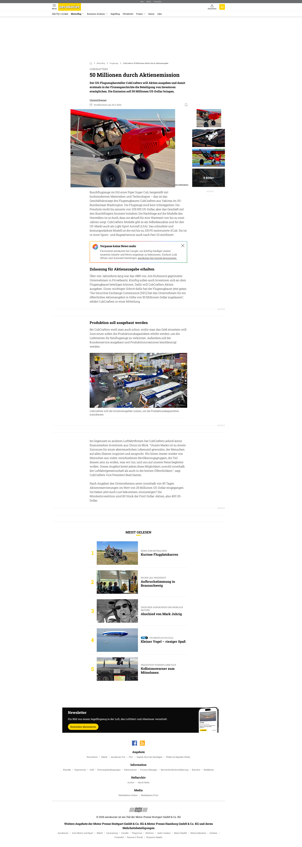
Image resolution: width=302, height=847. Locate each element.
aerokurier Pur (118, 757)
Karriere (196, 769)
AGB (91, 769)
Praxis (139, 13)
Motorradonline (198, 833)
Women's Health (154, 837)
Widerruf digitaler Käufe (178, 757)
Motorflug (76, 13)
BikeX (100, 833)
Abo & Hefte (143, 782)
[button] (121, 148)
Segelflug (115, 13)
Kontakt (67, 769)
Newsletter (92, 757)
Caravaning (112, 833)
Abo (142, 1)
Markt (104, 757)
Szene (151, 13)
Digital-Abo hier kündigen (149, 757)
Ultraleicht (128, 13)
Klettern (149, 833)
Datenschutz (130, 769)
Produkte (158, 1)
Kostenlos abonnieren (83, 726)
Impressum (80, 769)
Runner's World (135, 837)
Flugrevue (137, 833)
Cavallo (125, 833)
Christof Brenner (98, 100)
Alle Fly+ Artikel (60, 13)
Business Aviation (96, 13)
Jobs (159, 13)
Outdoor (213, 833)
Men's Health (180, 833)
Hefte (148, 1)
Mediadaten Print (149, 795)
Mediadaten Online (128, 795)
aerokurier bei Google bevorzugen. (157, 258)
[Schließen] (182, 245)
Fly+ (131, 757)
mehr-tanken (164, 833)
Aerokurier (63, 833)
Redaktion (209, 769)
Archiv (130, 782)
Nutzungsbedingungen (109, 769)
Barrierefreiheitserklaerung (174, 769)
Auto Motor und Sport (82, 833)
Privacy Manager (148, 769)
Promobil (119, 837)
